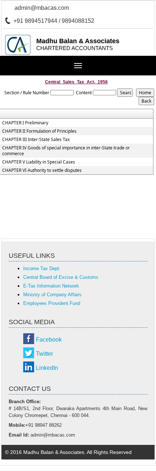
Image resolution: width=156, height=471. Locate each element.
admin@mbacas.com (42, 8)
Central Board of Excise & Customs (60, 277)
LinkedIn (47, 368)
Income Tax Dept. (42, 268)
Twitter (44, 354)
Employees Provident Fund (51, 303)
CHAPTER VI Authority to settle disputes (42, 170)
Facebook (49, 339)
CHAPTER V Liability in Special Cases (38, 162)
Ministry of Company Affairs (52, 294)
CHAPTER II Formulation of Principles (39, 131)
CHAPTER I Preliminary (25, 123)
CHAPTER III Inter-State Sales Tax (36, 139)
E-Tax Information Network (51, 286)
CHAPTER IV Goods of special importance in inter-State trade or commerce (66, 151)
